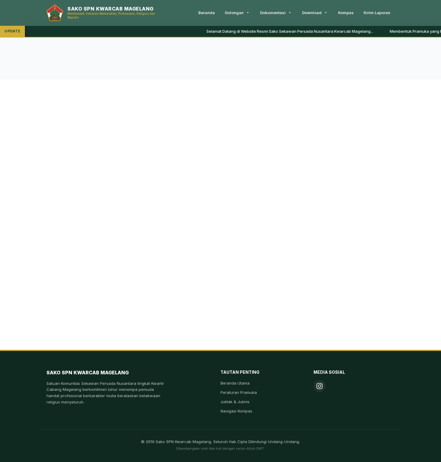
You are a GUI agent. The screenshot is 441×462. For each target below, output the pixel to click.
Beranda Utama (235, 383)
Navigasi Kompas (236, 411)
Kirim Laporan (377, 12)
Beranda (206, 12)
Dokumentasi (273, 12)
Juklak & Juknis (235, 401)
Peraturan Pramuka (238, 392)
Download (312, 12)
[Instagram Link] (320, 386)
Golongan (234, 12)
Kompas (346, 12)
